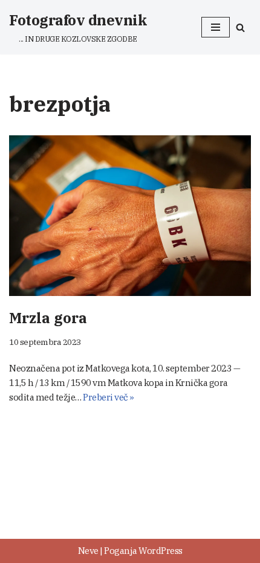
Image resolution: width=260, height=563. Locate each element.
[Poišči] (240, 27)
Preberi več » (108, 397)
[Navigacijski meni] (215, 27)
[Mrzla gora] (130, 216)
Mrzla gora (48, 317)
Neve (88, 550)
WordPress (160, 550)
